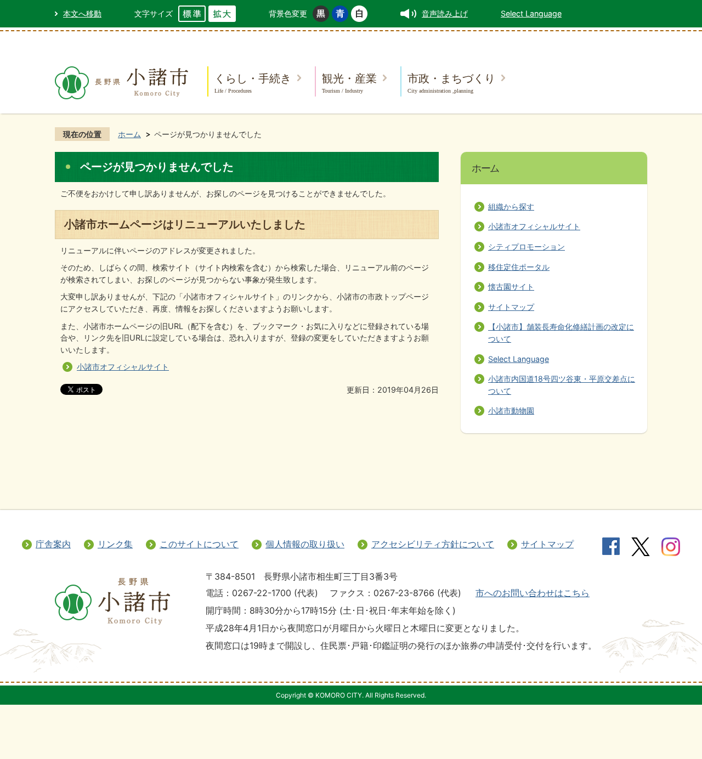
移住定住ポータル (519, 266)
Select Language (531, 13)
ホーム (129, 134)
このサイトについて (199, 544)
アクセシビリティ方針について (432, 544)
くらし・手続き (252, 82)
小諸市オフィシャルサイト (123, 366)
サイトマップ (511, 306)
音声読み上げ (445, 13)
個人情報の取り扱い (304, 544)
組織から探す (511, 206)
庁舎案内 (53, 544)
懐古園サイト (511, 286)
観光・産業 (349, 82)
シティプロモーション (526, 246)
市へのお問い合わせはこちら (532, 592)
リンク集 (115, 544)
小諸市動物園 (511, 410)
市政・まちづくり (451, 82)
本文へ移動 (82, 13)
